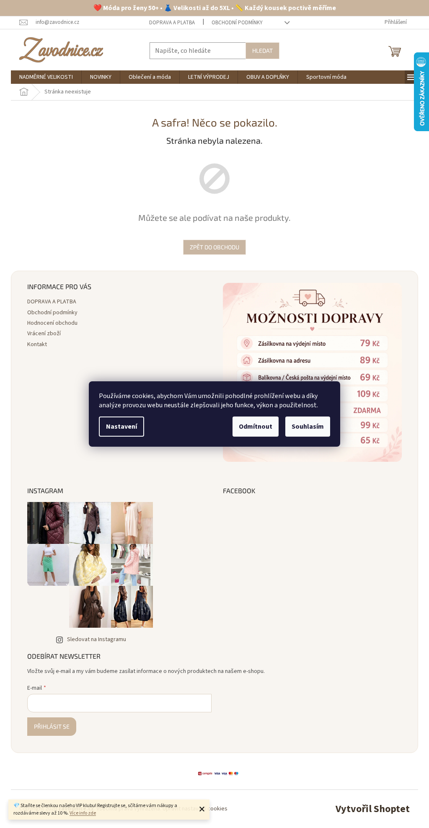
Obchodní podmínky (237, 22)
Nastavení (121, 426)
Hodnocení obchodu (52, 323)
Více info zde (83, 813)
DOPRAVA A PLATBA (172, 22)
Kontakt (37, 344)
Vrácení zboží (44, 333)
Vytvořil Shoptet (373, 809)
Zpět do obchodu (214, 247)
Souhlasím (308, 426)
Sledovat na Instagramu (96, 639)
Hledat (262, 50)
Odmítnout (255, 426)
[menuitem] (46, 77)
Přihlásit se (52, 726)
